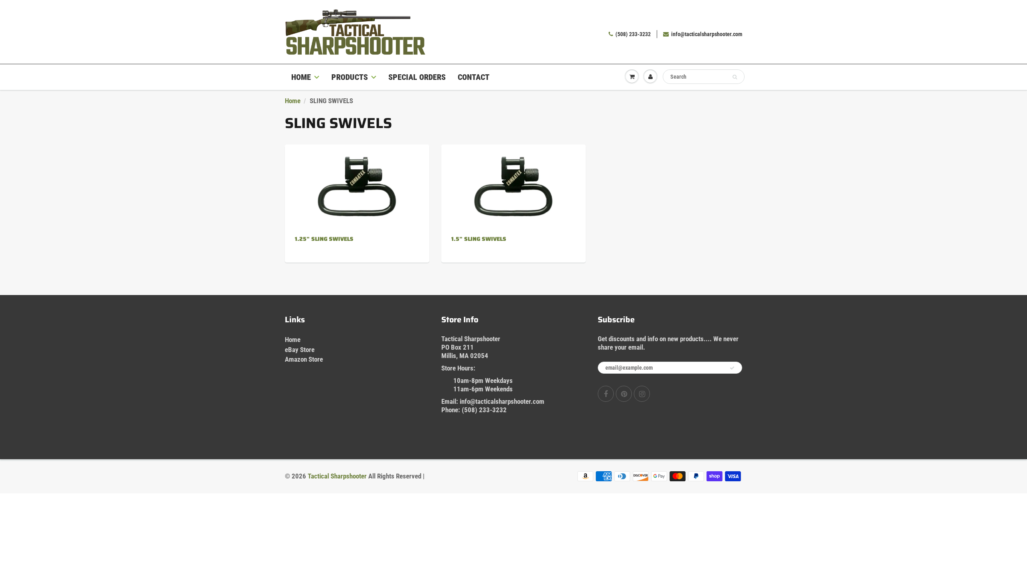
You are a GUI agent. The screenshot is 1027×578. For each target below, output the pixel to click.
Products (349, 77)
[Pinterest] (624, 394)
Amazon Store (304, 359)
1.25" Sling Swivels (324, 238)
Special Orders (417, 77)
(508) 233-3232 (633, 34)
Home (301, 77)
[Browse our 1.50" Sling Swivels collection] (513, 176)
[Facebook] (606, 394)
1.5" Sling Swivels (478, 238)
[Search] (734, 77)
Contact (473, 77)
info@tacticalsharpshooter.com (706, 34)
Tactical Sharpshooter (337, 476)
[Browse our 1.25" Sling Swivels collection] (357, 176)
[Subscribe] (732, 368)
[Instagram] (642, 394)
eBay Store (300, 350)
